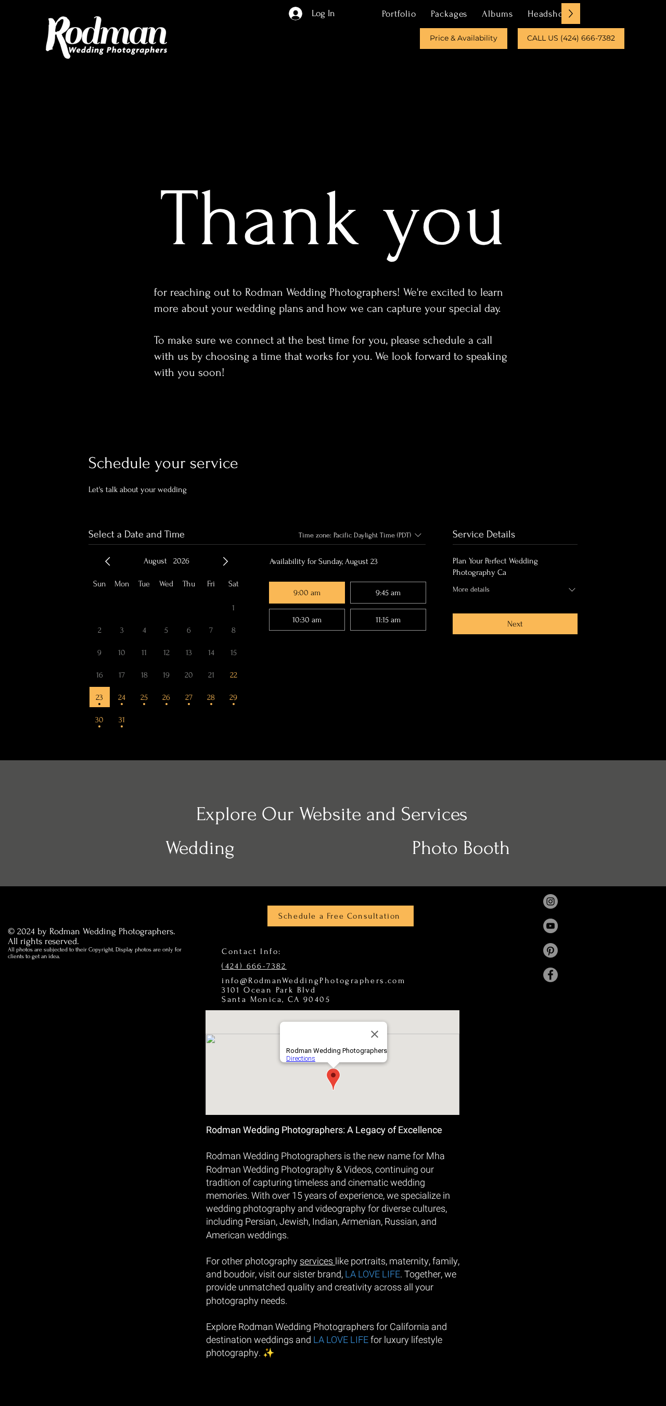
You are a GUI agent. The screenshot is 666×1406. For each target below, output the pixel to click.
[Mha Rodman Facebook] (550, 975)
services (317, 1261)
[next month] (225, 561)
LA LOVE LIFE (372, 1274)
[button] (449, 13)
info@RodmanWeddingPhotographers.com (313, 980)
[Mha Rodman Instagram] (550, 901)
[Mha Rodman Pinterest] (550, 950)
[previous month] (107, 561)
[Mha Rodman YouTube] (550, 926)
